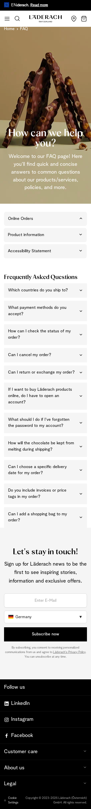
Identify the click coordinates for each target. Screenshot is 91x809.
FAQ (24, 29)
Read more (35, 5)
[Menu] (7, 19)
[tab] (45, 219)
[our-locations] (74, 19)
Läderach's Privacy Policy (69, 652)
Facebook (22, 735)
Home (9, 29)
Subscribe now (45, 634)
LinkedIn (20, 703)
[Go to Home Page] (45, 18)
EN (14, 5)
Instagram (22, 719)
